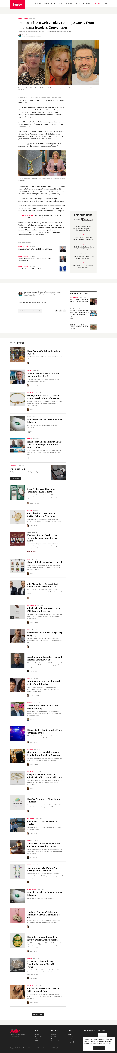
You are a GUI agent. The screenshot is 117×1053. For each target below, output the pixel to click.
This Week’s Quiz (18, 468)
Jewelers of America (73, 1043)
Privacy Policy (56, 1048)
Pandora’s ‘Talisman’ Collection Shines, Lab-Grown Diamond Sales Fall (43, 914)
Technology (30, 486)
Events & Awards (23, 18)
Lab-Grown (30, 749)
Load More (37, 1014)
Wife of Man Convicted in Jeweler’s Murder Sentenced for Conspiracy (43, 845)
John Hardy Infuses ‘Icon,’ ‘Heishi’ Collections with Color (43, 990)
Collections (30, 392)
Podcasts (29, 438)
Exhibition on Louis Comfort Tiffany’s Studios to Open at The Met (79, 326)
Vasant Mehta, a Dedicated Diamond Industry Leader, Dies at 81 (44, 658)
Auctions (29, 510)
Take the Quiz (15, 478)
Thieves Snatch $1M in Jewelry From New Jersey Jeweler (44, 731)
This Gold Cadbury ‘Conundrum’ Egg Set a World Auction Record (42, 938)
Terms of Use (47, 1048)
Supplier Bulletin (31, 889)
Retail (44, 302)
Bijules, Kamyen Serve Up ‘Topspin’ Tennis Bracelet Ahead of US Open (44, 397)
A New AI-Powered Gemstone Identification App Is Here (41, 490)
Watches (29, 370)
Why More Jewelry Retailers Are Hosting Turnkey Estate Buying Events (42, 538)
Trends (29, 865)
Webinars (53, 1035)
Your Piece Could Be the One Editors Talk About (44, 420)
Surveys (29, 348)
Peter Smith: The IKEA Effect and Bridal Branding (83, 266)
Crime (28, 678)
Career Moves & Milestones (32, 302)
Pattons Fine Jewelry (26, 215)
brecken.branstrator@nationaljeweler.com (31, 36)
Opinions (69, 3)
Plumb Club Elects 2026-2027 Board (44, 562)
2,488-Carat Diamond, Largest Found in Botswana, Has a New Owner (41, 964)
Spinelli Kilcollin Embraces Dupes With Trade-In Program (83, 248)
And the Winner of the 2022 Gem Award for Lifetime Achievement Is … (35, 259)
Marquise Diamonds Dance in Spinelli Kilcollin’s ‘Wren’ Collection (44, 776)
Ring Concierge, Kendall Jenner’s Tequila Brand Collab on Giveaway (43, 753)
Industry (38, 3)
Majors (28, 559)
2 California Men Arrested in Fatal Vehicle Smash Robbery (83, 257)
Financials (29, 909)
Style (61, 3)
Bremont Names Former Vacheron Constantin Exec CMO (43, 374)
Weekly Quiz (54, 1037)
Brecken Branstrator (26, 34)
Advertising (71, 1041)
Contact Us (70, 1037)
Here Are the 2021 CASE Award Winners (31, 269)
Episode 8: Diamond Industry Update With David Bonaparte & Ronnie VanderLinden (83, 228)
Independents (30, 818)
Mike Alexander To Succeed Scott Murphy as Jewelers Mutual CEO (83, 238)
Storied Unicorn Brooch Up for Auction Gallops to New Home (41, 514)
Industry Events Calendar (57, 1041)
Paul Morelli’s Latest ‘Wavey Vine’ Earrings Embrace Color (43, 869)
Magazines (86, 3)
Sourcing (29, 654)
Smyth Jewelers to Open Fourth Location (42, 822)
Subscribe (97, 3)
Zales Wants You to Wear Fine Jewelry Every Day (44, 634)
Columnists (30, 702)
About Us (70, 1035)
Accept (99, 1048)
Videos (78, 3)
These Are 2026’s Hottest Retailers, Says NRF (43, 352)
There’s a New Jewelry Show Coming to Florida (44, 800)
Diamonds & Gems (50, 3)
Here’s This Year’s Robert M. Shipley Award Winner (35, 249)
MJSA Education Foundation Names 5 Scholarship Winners (79, 300)
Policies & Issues (31, 605)
